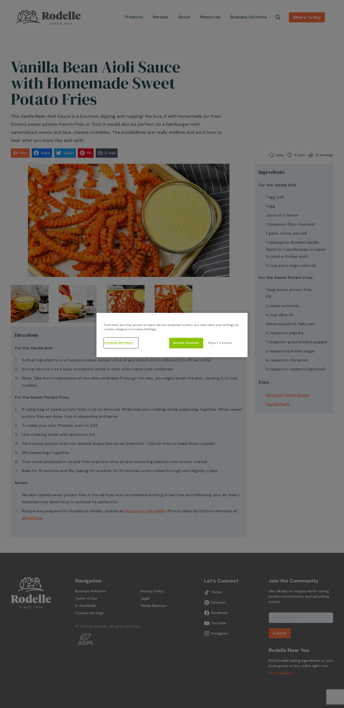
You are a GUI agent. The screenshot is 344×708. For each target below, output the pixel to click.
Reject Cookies (220, 343)
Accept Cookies (186, 343)
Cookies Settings (118, 343)
